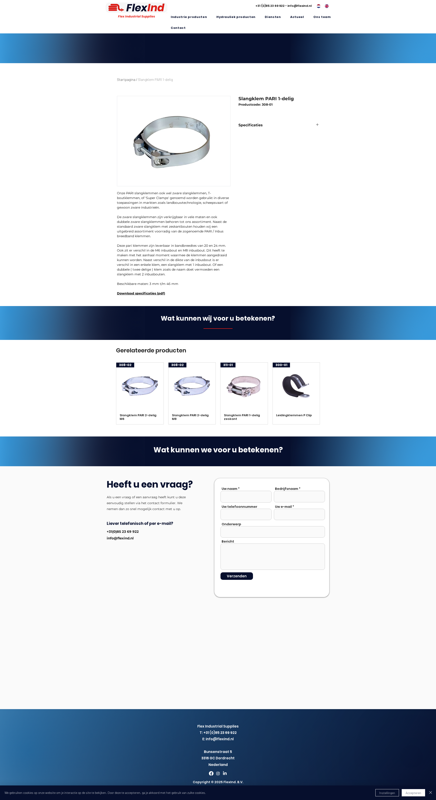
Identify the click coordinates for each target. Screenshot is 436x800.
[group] (218, 393)
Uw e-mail (283, 506)
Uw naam (229, 488)
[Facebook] (211, 773)
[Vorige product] (109, 393)
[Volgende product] (326, 393)
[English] (325, 6)
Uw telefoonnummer (239, 506)
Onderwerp (231, 524)
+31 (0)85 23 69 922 (270, 6)
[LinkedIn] (225, 773)
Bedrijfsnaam (286, 488)
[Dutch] (317, 6)
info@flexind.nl (299, 6)
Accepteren (413, 793)
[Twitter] (218, 773)
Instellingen (387, 793)
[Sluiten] (430, 792)
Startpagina (126, 79)
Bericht (228, 541)
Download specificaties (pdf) (141, 293)
